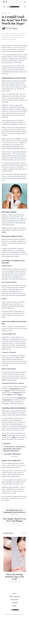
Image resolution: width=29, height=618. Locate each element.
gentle (13, 437)
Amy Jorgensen (11, 27)
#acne (19, 448)
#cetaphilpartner (7, 448)
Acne (9, 13)
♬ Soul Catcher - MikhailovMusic (12, 454)
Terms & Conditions (14, 596)
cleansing (7, 390)
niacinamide (7, 399)
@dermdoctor (7, 443)
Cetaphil (4, 435)
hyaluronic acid (22, 398)
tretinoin (9, 394)
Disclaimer (14, 602)
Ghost (22, 614)
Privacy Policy (14, 599)
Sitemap (14, 605)
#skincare (15, 448)
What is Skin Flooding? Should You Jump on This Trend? (14, 577)
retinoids (19, 394)
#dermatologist (14, 450)
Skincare (4, 13)
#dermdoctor (6, 450)
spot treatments (14, 388)
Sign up (14, 593)
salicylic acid (17, 392)
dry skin (4, 232)
